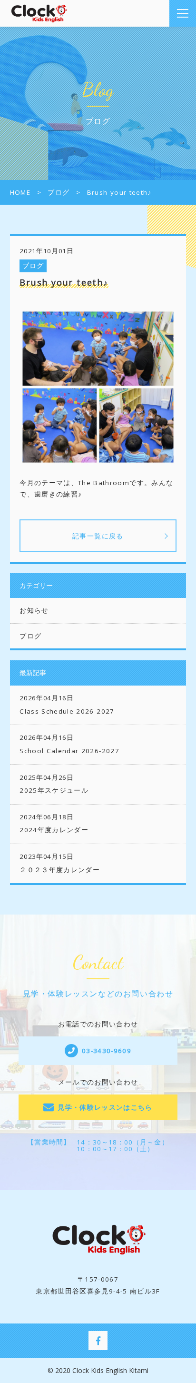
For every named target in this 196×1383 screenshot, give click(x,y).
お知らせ (34, 610)
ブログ (33, 265)
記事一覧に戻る (98, 535)
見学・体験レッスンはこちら (105, 1107)
